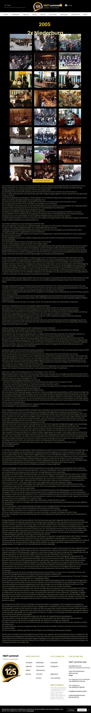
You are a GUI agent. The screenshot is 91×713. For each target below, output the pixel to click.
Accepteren (82, 710)
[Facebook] (76, 5)
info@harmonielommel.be (78, 691)
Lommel (54, 5)
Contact (39, 674)
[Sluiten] (89, 710)
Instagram (54, 666)
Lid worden (40, 666)
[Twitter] (80, 5)
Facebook (54, 663)
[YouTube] (87, 5)
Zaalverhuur (40, 670)
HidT (46, 5)
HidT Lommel (10, 656)
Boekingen (40, 663)
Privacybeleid (30, 711)
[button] (61, 4)
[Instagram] (83, 5)
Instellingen (71, 710)
